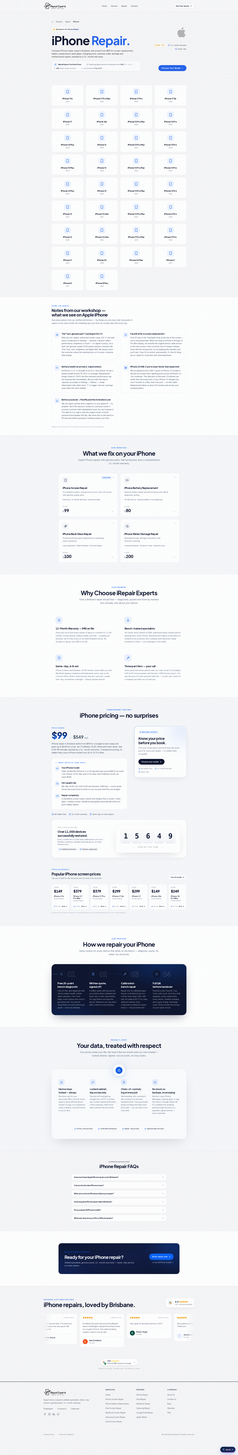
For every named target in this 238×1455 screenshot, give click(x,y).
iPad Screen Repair (113, 1408)
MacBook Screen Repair (115, 1413)
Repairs (59, 22)
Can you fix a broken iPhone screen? (89, 1185)
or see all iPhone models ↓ (163, 1262)
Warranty (171, 1408)
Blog (169, 1404)
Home (104, 6)
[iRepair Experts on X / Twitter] (58, 1414)
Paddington (48, 1409)
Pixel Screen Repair (113, 1422)
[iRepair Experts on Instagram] (49, 1414)
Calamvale (75, 1409)
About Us (171, 1395)
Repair (124, 6)
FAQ (169, 1413)
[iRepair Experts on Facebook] (45, 1414)
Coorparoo (61, 1409)
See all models (176, 877)
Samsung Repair (143, 1408)
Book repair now (160, 1256)
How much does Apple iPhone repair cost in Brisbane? (96, 1177)
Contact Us (171, 1399)
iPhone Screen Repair (114, 1399)
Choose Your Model (170, 68)
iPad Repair (141, 1399)
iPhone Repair (142, 1395)
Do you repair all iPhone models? (87, 1210)
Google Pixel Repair (144, 1413)
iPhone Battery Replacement (117, 1404)
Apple (67, 22)
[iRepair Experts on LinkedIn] (54, 1414)
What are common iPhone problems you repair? (94, 1193)
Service (114, 6)
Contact (134, 6)
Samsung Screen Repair (115, 1417)
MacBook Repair (143, 1404)
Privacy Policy (49, 1434)
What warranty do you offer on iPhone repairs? (93, 1218)
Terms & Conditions (66, 1434)
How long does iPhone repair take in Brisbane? (93, 1202)
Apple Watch (141, 1417)
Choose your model (150, 762)
